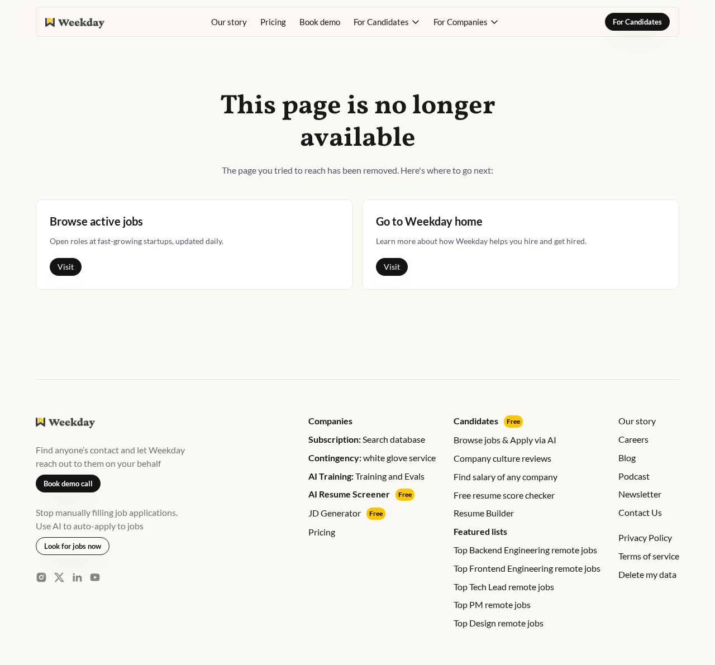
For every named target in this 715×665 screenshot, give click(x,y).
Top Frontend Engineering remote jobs (527, 568)
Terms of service (648, 556)
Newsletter (639, 494)
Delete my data (647, 574)
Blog (627, 457)
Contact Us (640, 512)
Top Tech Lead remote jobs (504, 586)
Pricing (273, 22)
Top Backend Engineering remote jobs (525, 549)
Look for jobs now (72, 546)
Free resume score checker (504, 495)
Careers (633, 439)
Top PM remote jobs (492, 604)
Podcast (634, 476)
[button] (387, 22)
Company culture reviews (502, 458)
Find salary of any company (505, 476)
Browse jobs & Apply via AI (505, 439)
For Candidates (637, 21)
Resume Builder (484, 513)
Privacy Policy (645, 537)
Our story (229, 22)
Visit (66, 266)
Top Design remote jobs (499, 623)
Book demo (319, 22)
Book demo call (68, 483)
